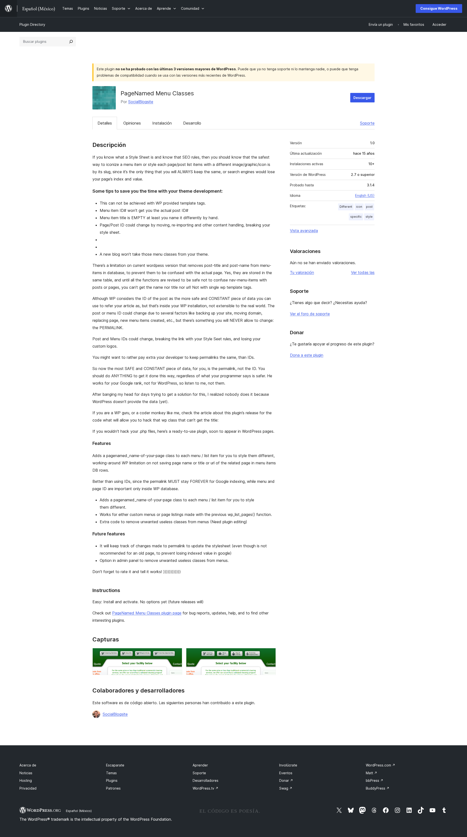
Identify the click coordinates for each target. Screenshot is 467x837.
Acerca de (27, 765)
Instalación (162, 123)
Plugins (111, 780)
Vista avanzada (304, 230)
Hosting (25, 780)
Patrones (113, 788)
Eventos (285, 773)
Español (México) (79, 811)
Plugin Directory (32, 24)
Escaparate (115, 765)
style (369, 216)
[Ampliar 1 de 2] (175, 654)
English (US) (365, 195)
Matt (371, 773)
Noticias (25, 773)
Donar (286, 780)
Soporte (367, 123)
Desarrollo (192, 123)
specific (356, 216)
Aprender (200, 765)
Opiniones (132, 123)
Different (346, 206)
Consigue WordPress (439, 8)
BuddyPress (377, 788)
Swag (285, 788)
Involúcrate (288, 765)
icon (359, 206)
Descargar (362, 98)
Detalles (105, 123)
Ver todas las (363, 272)
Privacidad (27, 788)
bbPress (374, 780)
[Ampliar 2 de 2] (269, 654)
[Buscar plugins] (71, 41)
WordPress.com (380, 765)
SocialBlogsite (140, 101)
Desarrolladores (205, 780)
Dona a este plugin (306, 355)
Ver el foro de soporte (310, 313)
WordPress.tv (205, 788)
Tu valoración (302, 272)
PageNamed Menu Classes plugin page (146, 613)
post (369, 206)
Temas (111, 773)
